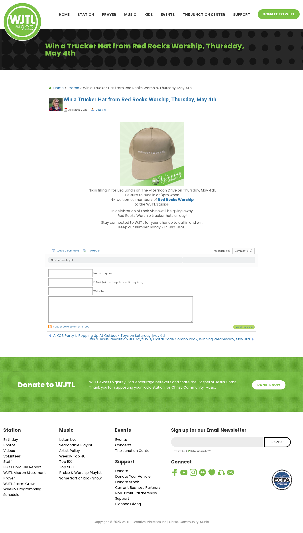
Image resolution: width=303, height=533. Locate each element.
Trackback (93, 250)
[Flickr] (202, 472)
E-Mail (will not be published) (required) (118, 282)
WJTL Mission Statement (24, 472)
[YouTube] (183, 472)
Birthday (10, 439)
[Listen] (221, 472)
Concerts (123, 445)
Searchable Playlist (75, 445)
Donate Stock (127, 482)
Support (241, 14)
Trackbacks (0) (221, 251)
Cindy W (101, 110)
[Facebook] (174, 472)
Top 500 (66, 467)
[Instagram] (193, 472)
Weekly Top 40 (72, 456)
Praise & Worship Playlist (80, 472)
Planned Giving (128, 504)
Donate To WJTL (279, 14)
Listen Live (68, 439)
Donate (121, 470)
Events (168, 14)
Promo (73, 87)
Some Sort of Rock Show (80, 478)
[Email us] (230, 472)
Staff (7, 461)
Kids (148, 14)
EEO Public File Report (22, 467)
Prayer (109, 14)
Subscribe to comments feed (71, 326)
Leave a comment (68, 250)
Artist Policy (69, 450)
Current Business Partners (138, 487)
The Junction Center (204, 14)
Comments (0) (243, 251)
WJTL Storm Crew (19, 483)
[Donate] (211, 472)
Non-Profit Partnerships (136, 493)
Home (64, 14)
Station (86, 14)
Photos (9, 445)
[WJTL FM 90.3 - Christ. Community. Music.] (22, 22)
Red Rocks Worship (176, 199)
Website (98, 291)
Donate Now (268, 385)
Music (130, 14)
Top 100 (66, 461)
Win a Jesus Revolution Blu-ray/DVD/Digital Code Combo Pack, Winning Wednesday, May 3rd (169, 339)
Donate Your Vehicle (133, 476)
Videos (9, 450)
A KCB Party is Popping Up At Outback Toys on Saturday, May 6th (109, 335)
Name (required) (103, 273)
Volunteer (12, 456)
